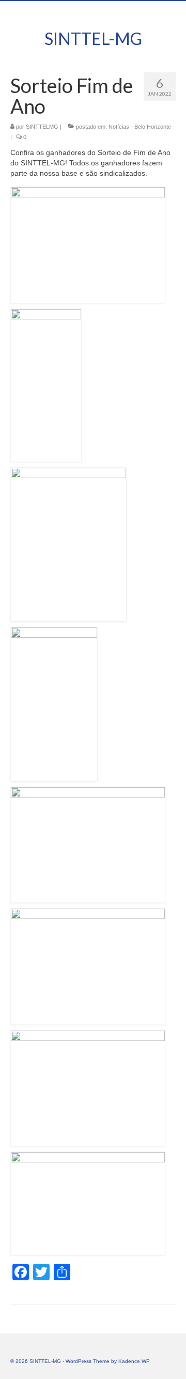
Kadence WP (134, 1361)
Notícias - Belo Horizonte (140, 127)
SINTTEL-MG (93, 38)
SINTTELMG (42, 127)
